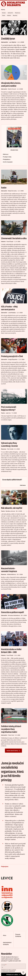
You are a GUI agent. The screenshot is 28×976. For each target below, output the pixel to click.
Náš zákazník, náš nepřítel (11, 508)
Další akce (23, 485)
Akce (4, 935)
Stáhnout (5, 154)
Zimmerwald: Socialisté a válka (14, 238)
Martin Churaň (12, 89)
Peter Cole (11, 735)
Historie (9, 15)
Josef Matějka (12, 312)
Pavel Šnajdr (9, 241)
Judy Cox (8, 413)
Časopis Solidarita (18, 935)
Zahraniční (10, 12)
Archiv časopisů (7, 162)
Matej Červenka (12, 190)
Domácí (4, 12)
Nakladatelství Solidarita (7, 943)
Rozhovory (17, 12)
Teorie (3, 15)
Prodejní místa (7, 157)
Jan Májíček (12, 42)
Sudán (3, 187)
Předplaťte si (6, 159)
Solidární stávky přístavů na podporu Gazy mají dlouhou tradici (11, 729)
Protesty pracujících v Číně (12, 356)
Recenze (15, 15)
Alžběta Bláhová (11, 574)
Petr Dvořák (10, 449)
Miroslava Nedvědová (14, 615)
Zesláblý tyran (8, 38)
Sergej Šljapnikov (12, 359)
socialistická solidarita (16, 4)
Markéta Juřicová (10, 511)
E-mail (4, 965)
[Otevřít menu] (23, 972)
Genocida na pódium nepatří (12, 612)
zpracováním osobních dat (8, 971)
